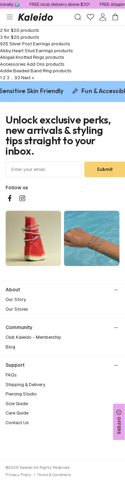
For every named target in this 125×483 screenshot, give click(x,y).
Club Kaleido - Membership (33, 337)
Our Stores (17, 309)
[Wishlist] (90, 17)
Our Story (16, 299)
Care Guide (17, 413)
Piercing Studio (21, 394)
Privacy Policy (18, 474)
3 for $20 (9, 37)
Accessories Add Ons (22, 64)
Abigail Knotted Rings (22, 57)
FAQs (11, 375)
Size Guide (17, 404)
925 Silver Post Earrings (25, 44)
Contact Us (17, 423)
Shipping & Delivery (25, 385)
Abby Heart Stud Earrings (26, 51)
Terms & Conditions (54, 474)
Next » (27, 78)
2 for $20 (9, 30)
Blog (10, 347)
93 (17, 78)
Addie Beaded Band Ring (26, 71)
